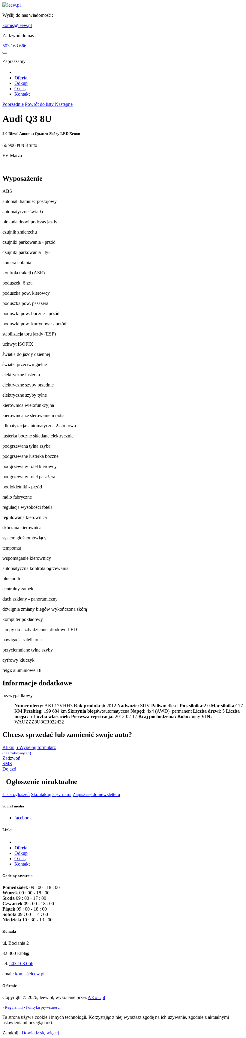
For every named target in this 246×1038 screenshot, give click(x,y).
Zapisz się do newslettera (96, 794)
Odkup (21, 83)
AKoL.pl (96, 997)
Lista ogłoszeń (16, 794)
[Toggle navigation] (4, 53)
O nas (20, 88)
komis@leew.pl (17, 25)
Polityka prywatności (43, 1007)
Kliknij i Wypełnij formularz (29, 750)
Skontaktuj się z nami (51, 794)
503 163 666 (14, 45)
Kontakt (22, 94)
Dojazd (9, 768)
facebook (23, 817)
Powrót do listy (40, 104)
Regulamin (14, 1007)
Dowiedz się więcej (40, 1032)
